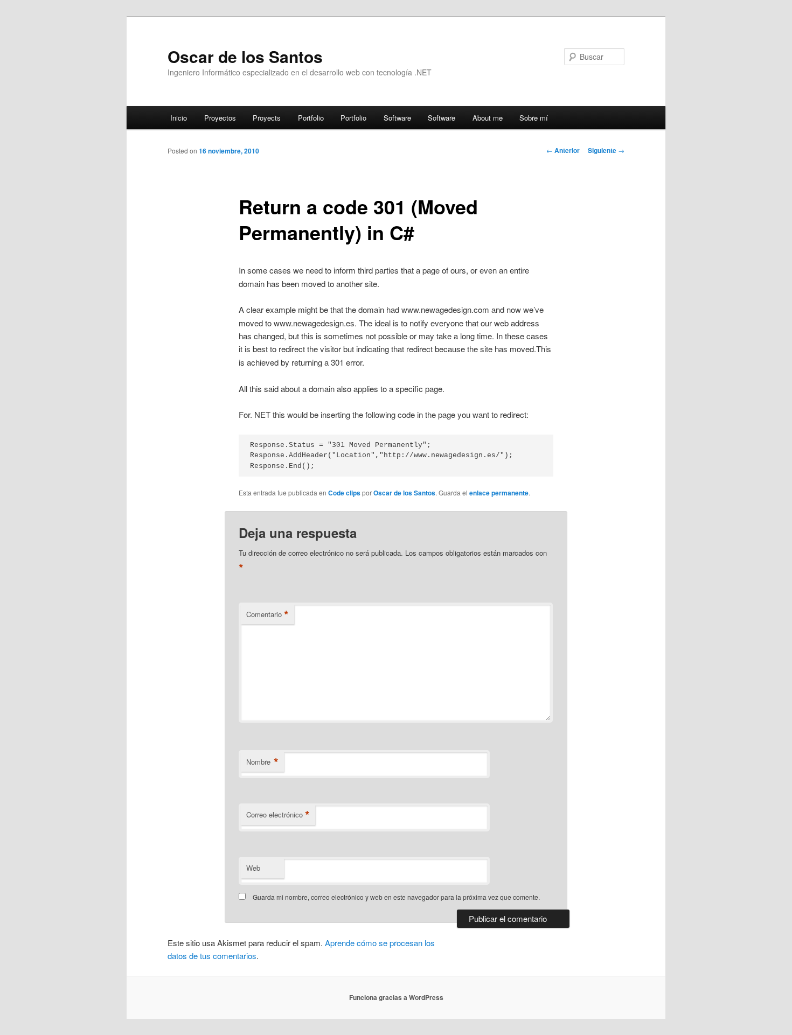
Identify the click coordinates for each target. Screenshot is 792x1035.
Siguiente (606, 150)
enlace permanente (499, 493)
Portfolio (311, 118)
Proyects (267, 118)
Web (253, 868)
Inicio (178, 118)
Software (397, 118)
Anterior (563, 150)
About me (488, 118)
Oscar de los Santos (245, 56)
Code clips (344, 493)
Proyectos (220, 118)
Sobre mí (533, 118)
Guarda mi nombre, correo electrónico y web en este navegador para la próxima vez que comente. (396, 896)
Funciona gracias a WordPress (396, 997)
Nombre (262, 762)
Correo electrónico (278, 814)
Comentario (267, 614)
